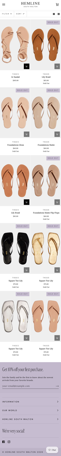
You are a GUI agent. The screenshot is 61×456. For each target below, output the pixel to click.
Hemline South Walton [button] (17, 419)
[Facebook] (3, 442)
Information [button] (10, 401)
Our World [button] (9, 410)
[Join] (55, 386)
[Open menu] (6, 4)
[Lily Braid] (15, 180)
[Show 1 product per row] (53, 14)
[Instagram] (9, 442)
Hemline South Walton (20, 452)
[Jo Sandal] (15, 44)
